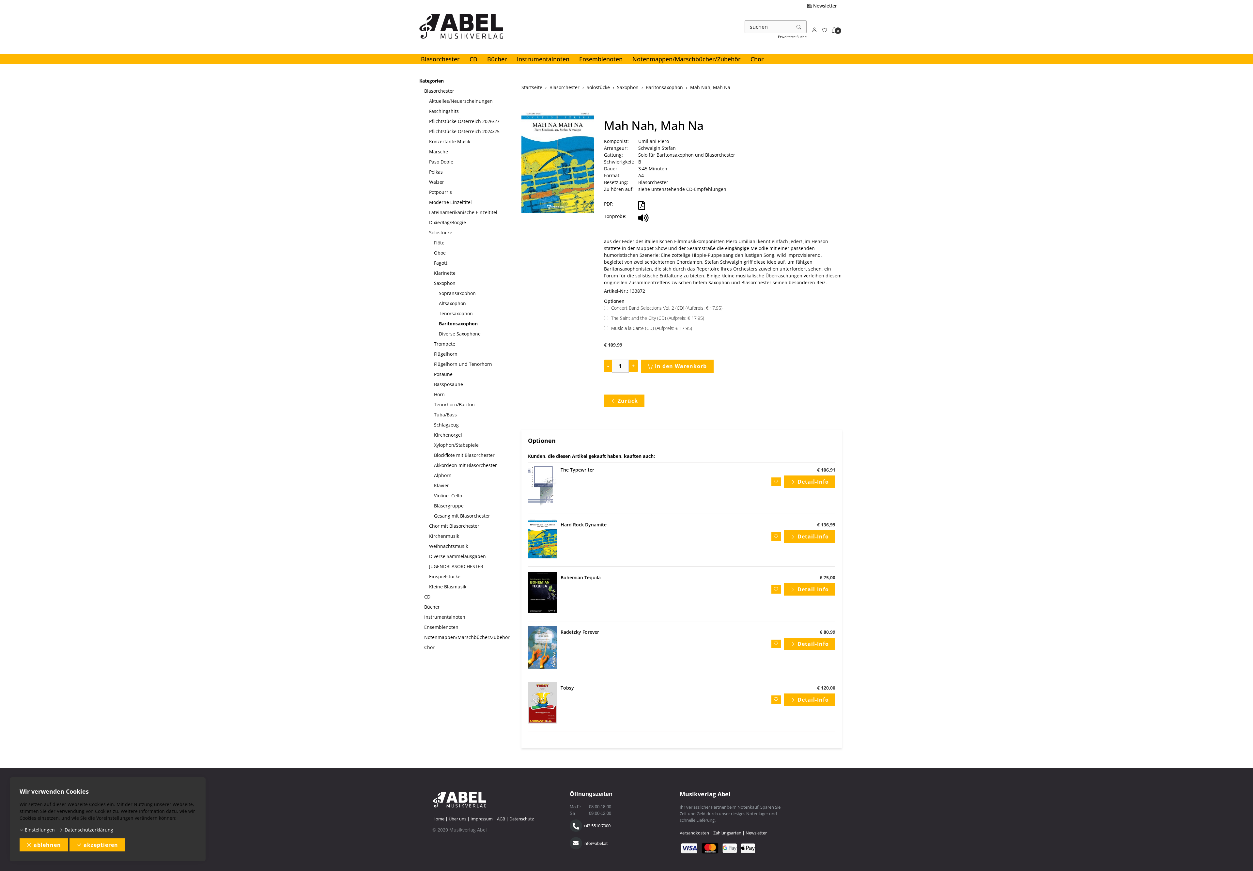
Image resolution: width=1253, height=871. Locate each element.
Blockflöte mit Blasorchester (464, 455)
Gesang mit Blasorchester (462, 516)
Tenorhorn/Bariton (454, 404)
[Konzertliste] (824, 30)
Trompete (444, 344)
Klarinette (445, 273)
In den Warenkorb (681, 366)
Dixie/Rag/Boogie (447, 222)
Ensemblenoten (601, 59)
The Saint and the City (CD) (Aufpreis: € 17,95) (657, 318)
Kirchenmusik (444, 536)
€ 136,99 (826, 524)
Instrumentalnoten (543, 59)
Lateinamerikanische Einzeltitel (463, 212)
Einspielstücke (444, 576)
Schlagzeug (446, 425)
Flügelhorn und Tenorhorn (463, 364)
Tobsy (567, 688)
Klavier (441, 485)
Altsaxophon (452, 303)
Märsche (438, 151)
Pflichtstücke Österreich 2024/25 (464, 131)
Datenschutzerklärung (88, 830)
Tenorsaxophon (456, 313)
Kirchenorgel (448, 435)
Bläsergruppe (449, 506)
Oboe (440, 253)
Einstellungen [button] (39, 830)
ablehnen (47, 844)
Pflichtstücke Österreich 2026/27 (464, 121)
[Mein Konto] (814, 30)
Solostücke (440, 232)
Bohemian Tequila (581, 577)
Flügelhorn (445, 354)
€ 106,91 (826, 470)
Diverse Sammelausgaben (457, 556)
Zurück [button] (628, 400)
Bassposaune (448, 384)
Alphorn (443, 475)
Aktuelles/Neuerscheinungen (461, 101)
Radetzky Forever (580, 632)
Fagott (440, 263)
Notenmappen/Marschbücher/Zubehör (686, 59)
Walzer (436, 182)
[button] (834, 30)
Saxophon (445, 283)
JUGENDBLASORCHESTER (456, 566)
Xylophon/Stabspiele (456, 445)
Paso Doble (441, 162)
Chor (757, 59)
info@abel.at (595, 843)
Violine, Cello (448, 495)
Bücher (497, 59)
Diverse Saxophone (460, 334)
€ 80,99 (827, 632)
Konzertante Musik (449, 141)
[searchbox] (768, 26)
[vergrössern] (557, 162)
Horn (439, 394)
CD (473, 59)
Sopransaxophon (457, 293)
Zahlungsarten (727, 833)
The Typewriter (577, 470)
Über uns (457, 819)
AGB (501, 819)
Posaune (443, 374)
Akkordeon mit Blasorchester (465, 465)
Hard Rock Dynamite (584, 524)
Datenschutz (521, 819)
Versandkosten (694, 833)
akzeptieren (101, 844)
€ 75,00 (827, 577)
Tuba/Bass (445, 415)
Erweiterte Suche (792, 36)
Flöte (439, 243)
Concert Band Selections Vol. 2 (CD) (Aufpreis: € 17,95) (666, 308)
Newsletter (824, 6)
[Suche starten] (799, 26)
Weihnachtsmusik (448, 546)
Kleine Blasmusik (447, 586)
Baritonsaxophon (458, 323)
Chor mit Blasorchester (454, 526)
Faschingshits (444, 111)
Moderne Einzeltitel (450, 202)
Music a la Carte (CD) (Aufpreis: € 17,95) (651, 328)
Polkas (436, 172)
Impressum (482, 819)
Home (438, 819)
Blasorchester (440, 59)
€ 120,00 (826, 688)
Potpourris (440, 192)
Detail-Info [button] (813, 481)
